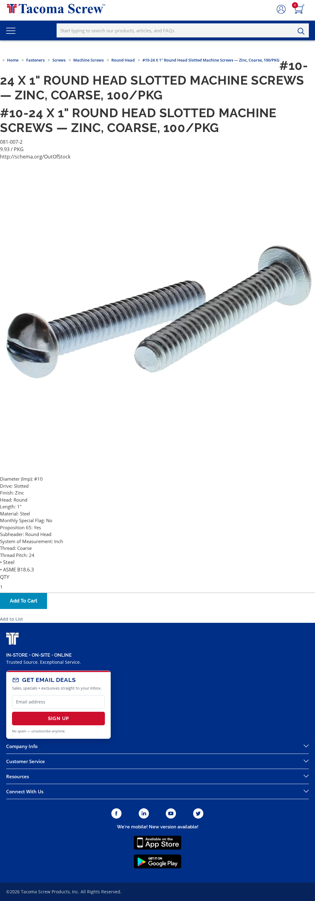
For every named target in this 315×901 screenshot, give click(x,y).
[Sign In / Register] (281, 10)
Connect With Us (24, 791)
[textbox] (183, 30)
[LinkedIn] (144, 813)
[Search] (303, 31)
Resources (17, 776)
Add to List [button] (11, 619)
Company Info (22, 746)
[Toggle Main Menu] (10, 30)
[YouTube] (171, 813)
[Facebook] (116, 813)
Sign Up (58, 718)
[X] (198, 813)
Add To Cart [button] (23, 601)
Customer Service (25, 761)
